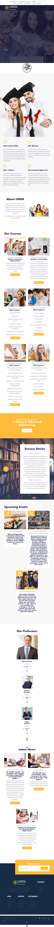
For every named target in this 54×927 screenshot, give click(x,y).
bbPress (33, 907)
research (20, 3)
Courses (9, 900)
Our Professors (41, 888)
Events (9, 902)
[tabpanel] (27, 30)
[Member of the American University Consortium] (27, 68)
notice (15, 3)
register (39, 3)
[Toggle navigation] (48, 7)
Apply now (10, 42)
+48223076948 (13, 1)
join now (27, 430)
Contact (40, 890)
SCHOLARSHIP (27, 3)
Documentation (21, 902)
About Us (41, 886)
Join (44, 868)
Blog (41, 892)
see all (45, 234)
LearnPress (33, 902)
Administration (19, 257)
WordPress (33, 900)
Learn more (15, 222)
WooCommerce (33, 905)
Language (21, 905)
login (33, 3)
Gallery (9, 905)
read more (15, 803)
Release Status (21, 907)
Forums (21, 900)
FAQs (9, 907)
